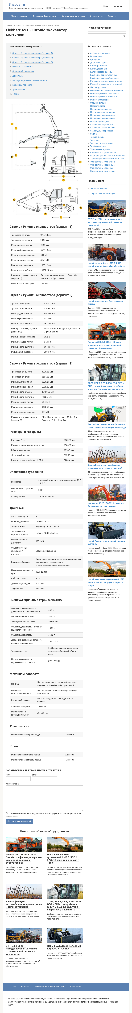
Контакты (117, 6)
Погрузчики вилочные (101, 109)
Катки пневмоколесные (102, 72)
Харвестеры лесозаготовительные (107, 158)
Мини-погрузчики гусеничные (104, 93)
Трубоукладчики (98, 146)
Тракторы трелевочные (101, 143)
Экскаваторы (96, 16)
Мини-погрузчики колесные (103, 96)
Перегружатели (97, 106)
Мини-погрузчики (19, 16)
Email (35, 775)
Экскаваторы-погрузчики (73, 16)
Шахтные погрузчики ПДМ (103, 152)
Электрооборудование (23, 71)
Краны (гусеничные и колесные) (106, 84)
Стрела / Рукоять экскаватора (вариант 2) (32, 57)
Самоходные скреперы (101, 131)
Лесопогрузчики (98, 87)
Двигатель (17, 76)
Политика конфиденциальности (50, 986)
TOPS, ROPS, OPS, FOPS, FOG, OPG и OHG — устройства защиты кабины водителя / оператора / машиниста (64, 905)
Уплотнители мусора (100, 149)
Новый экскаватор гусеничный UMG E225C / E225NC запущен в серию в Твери (63, 858)
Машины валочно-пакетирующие (106, 90)
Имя (8, 775)
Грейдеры (95, 59)
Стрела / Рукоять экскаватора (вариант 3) (32, 62)
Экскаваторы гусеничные (102, 162)
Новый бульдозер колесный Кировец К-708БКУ (64, 947)
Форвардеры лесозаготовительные (107, 155)
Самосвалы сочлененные (102, 127)
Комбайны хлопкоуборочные (104, 78)
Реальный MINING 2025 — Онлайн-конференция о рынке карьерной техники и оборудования (24, 858)
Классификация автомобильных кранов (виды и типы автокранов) (24, 904)
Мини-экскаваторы (99, 100)
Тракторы (112, 16)
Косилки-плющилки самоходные (106, 81)
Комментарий (12, 784)
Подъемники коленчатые (102, 115)
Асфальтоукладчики (100, 53)
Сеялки (93, 134)
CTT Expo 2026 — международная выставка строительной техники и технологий (21, 950)
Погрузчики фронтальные (44, 16)
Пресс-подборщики (99, 121)
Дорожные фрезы (99, 62)
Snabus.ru (17, 4)
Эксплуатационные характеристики (29, 80)
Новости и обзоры (100, 188)
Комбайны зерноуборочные (103, 75)
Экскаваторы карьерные (102, 165)
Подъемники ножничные (102, 118)
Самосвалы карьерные (101, 124)
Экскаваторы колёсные (101, 168)
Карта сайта (75, 986)
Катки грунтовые (98, 65)
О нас (105, 6)
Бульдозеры (96, 56)
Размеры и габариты (22, 66)
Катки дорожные (98, 69)
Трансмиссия (18, 89)
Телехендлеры (97, 137)
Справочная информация (103, 193)
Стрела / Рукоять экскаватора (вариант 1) (32, 53)
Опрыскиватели (98, 103)
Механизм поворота (22, 85)
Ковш (16, 94)
